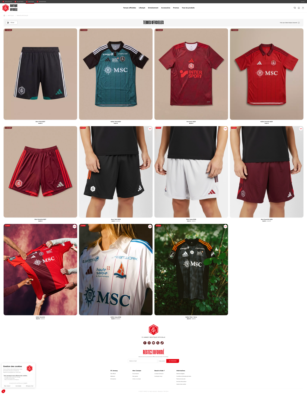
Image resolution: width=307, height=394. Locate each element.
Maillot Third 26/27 (116, 121)
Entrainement (153, 8)
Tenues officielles (129, 8)
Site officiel (8, 1)
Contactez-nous (158, 376)
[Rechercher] (294, 7)
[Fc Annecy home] (153, 329)
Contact (303, 1)
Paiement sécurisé (180, 378)
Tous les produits (188, 8)
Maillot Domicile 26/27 (266, 121)
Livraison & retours (158, 373)
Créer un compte (136, 378)
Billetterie (20, 1)
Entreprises (42, 1)
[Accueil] (4, 15)
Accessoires (165, 8)
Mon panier (135, 376)
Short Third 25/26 (116, 219)
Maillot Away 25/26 (116, 317)
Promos (176, 8)
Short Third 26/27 (40, 121)
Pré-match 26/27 (191, 121)
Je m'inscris (172, 361)
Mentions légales (180, 373)
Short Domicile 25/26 (266, 219)
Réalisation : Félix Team (163, 391)
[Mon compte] (298, 7)
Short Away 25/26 (191, 219)
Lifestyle (142, 8)
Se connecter (135, 373)
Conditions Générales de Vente (183, 376)
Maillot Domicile (40, 317)
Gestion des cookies (181, 384)
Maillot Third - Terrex (191, 317)
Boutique (31, 1)
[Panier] (303, 7)
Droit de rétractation (181, 381)
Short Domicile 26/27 (40, 219)
